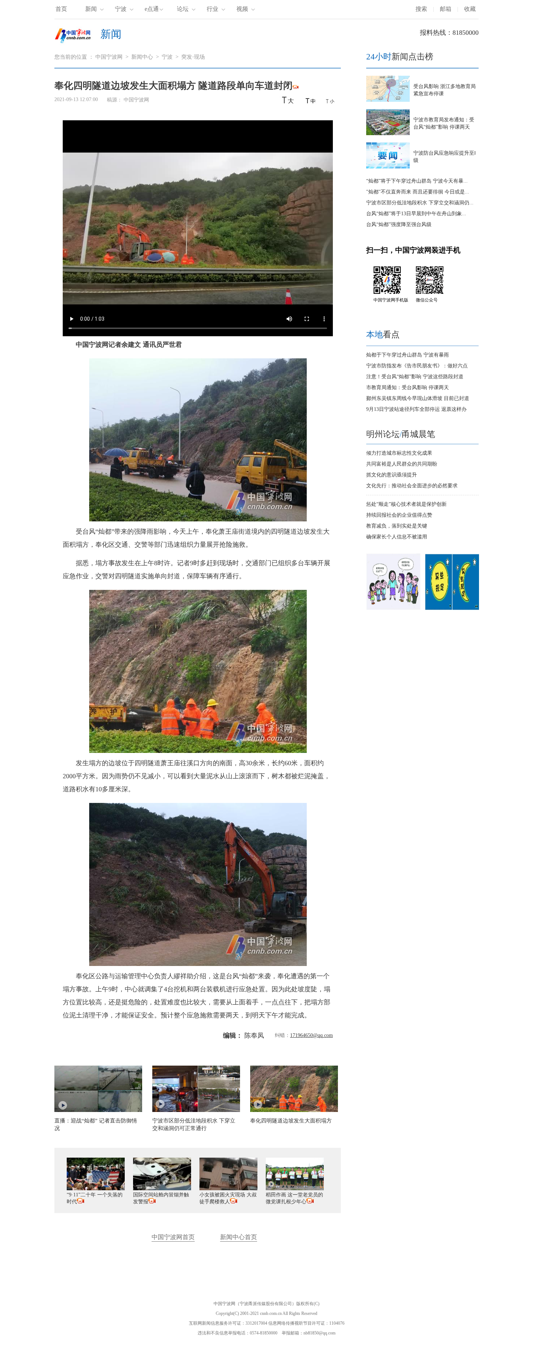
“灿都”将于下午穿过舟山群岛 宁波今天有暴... (417, 181)
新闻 (91, 9)
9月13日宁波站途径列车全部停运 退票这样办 (416, 409)
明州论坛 (383, 434)
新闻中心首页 (238, 1237)
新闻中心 (142, 57)
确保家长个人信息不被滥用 (396, 537)
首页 (61, 9)
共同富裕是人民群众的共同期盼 (401, 464)
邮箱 (445, 9)
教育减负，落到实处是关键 (396, 526)
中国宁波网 (109, 57)
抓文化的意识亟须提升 (391, 475)
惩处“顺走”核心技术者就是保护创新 (406, 504)
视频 (242, 9)
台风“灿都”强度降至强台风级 (398, 224)
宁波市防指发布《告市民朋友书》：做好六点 (417, 365)
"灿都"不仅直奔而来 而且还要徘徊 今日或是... (417, 192)
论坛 (183, 9)
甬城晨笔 (418, 434)
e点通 (152, 9)
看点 (383, 334)
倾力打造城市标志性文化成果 (399, 453)
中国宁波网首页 (173, 1237)
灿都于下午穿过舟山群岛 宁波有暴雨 (407, 355)
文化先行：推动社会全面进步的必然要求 (412, 485)
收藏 (470, 9)
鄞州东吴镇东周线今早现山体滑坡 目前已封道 (417, 398)
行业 (212, 9)
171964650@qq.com (311, 1035)
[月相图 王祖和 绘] (452, 608)
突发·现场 (193, 57)
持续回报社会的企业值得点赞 (399, 515)
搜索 (421, 9)
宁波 (121, 9)
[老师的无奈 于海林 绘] (393, 608)
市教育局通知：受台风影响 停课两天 (407, 387)
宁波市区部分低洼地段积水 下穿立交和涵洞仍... (420, 202)
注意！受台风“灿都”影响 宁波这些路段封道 (414, 376)
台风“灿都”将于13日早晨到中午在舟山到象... (416, 213)
